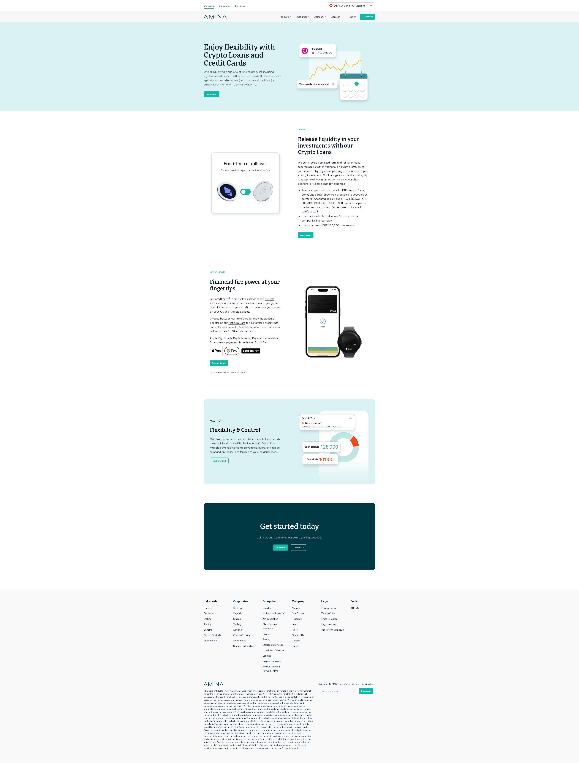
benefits (269, 298)
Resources (301, 16)
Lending (208, 629)
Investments (210, 640)
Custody (267, 633)
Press (295, 629)
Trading (208, 624)
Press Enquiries (329, 618)
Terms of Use (328, 613)
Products (284, 16)
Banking (208, 607)
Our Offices (298, 613)
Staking (208, 618)
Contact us (298, 547)
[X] (357, 607)
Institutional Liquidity (273, 613)
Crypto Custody (212, 635)
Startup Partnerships (244, 645)
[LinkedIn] (352, 607)
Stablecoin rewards (273, 644)
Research (297, 618)
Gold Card (242, 318)
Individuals (209, 6)
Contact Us (298, 635)
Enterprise (240, 6)
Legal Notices (328, 624)
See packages (219, 363)
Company (319, 16)
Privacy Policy (328, 607)
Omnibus (267, 607)
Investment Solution (273, 650)
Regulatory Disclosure (333, 629)
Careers (296, 640)
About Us (297, 607)
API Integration (270, 618)
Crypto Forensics (272, 661)
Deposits (208, 613)
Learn (295, 624)
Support (296, 645)
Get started (367, 16)
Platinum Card (236, 322)
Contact (335, 16)
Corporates (224, 6)
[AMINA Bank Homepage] (215, 17)
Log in (352, 16)
